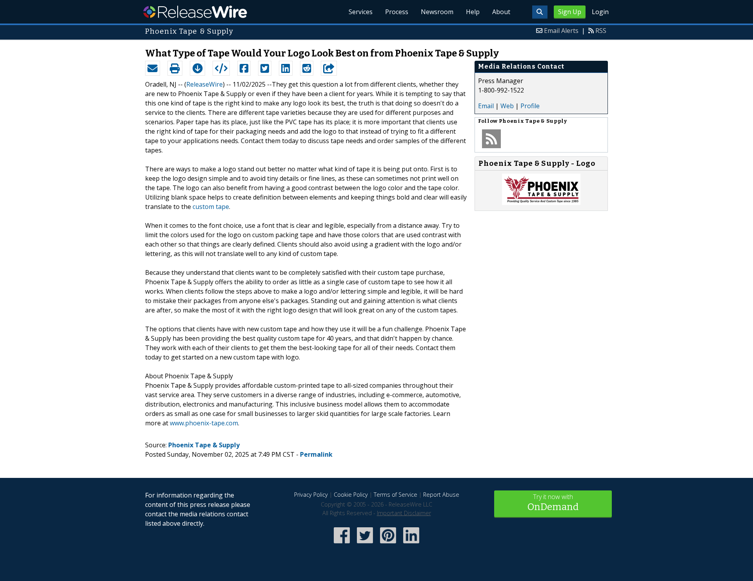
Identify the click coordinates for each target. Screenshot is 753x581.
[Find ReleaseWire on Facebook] (342, 544)
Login (600, 11)
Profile (530, 106)
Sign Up (569, 11)
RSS (600, 30)
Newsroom (437, 11)
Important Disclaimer (404, 513)
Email (486, 106)
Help (473, 11)
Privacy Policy (311, 494)
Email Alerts (561, 30)
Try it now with (552, 502)
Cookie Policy (351, 494)
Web (507, 106)
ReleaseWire (195, 12)
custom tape (211, 206)
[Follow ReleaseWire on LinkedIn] (411, 544)
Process (396, 11)
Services (361, 11)
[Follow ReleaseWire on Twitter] (365, 544)
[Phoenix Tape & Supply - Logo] (541, 202)
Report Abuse (441, 494)
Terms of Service (395, 494)
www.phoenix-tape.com (204, 423)
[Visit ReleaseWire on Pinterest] (388, 544)
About (501, 11)
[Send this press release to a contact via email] (153, 68)
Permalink (316, 454)
